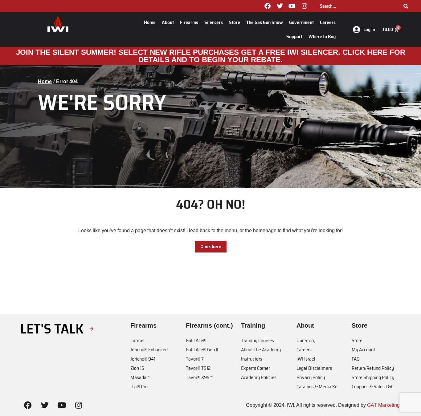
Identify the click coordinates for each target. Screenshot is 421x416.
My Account (363, 349)
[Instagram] (304, 6)
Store (234, 22)
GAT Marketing (383, 405)
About (168, 22)
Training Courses (257, 340)
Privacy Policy (310, 377)
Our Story (305, 340)
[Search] (406, 6)
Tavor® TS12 (198, 368)
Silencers (213, 22)
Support (294, 36)
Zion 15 (137, 368)
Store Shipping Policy (373, 377)
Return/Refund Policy (373, 368)
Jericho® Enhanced (149, 349)
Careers (328, 22)
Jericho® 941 (142, 359)
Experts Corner (255, 368)
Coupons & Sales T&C (373, 386)
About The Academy (261, 349)
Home (150, 22)
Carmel (137, 340)
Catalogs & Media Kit (317, 386)
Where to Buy (322, 36)
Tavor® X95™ (199, 377)
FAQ (356, 359)
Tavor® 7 (195, 359)
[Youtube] (292, 6)
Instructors (251, 359)
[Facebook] (267, 6)
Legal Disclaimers (314, 368)
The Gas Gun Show (264, 22)
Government (301, 22)
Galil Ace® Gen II (202, 349)
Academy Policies (258, 377)
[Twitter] (280, 6)
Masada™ (139, 377)
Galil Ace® (196, 340)
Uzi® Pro (139, 386)
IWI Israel (305, 359)
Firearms (189, 22)
